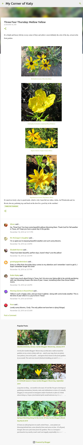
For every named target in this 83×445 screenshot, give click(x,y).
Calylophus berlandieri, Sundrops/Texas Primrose (41, 124)
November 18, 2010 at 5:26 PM (21, 285)
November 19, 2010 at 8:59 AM (21, 299)
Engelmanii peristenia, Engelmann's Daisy (41, 197)
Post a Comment (10, 315)
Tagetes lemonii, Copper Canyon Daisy (41, 150)
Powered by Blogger (42, 442)
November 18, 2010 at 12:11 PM (21, 232)
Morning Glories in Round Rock (21, 291)
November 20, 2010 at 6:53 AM (21, 310)
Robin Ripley (14, 275)
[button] (5, 28)
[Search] (36, 3)
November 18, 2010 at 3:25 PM (21, 256)
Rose (12, 304)
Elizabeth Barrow (16, 250)
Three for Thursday (11, 206)
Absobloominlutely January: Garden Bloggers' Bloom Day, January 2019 (41, 347)
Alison (12, 224)
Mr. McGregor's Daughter (19, 238)
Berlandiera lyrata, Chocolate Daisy (41, 79)
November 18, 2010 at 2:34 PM (21, 244)
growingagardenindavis (18, 262)
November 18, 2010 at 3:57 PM (21, 269)
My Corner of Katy (19, 3)
